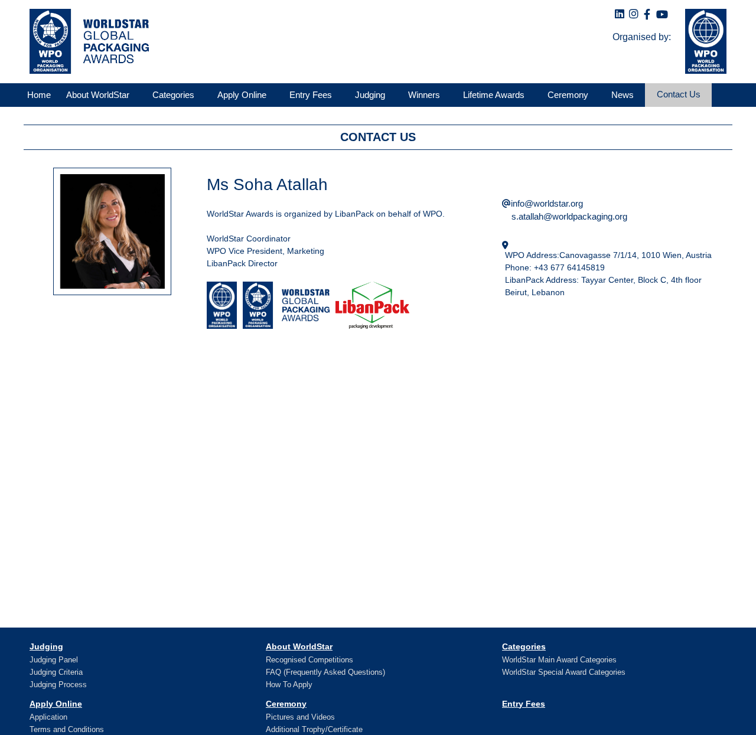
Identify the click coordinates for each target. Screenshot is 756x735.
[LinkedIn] (619, 14)
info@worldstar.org (547, 203)
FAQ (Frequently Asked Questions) (325, 672)
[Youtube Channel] (662, 15)
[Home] (86, 41)
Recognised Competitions (309, 659)
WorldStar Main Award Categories (559, 659)
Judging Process (58, 684)
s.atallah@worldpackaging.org (569, 216)
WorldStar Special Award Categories (563, 672)
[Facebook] (647, 15)
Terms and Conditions (67, 729)
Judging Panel (54, 659)
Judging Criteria (56, 672)
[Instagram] (634, 14)
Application (48, 717)
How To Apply (289, 684)
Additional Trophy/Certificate (314, 729)
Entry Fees (523, 703)
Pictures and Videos (300, 717)
